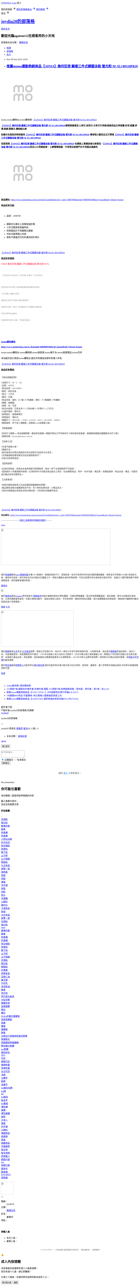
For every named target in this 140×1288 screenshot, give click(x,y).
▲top (3, 741)
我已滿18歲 (6, 1283)
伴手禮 (4, 885)
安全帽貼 (5, 846)
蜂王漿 (4, 980)
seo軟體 (4, 1049)
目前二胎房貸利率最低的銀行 (33, 520)
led (2, 1094)
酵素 (3, 990)
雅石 (3, 1009)
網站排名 (5, 1052)
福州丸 (4, 905)
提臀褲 (4, 1178)
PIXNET (49, 1250)
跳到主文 (5, 29)
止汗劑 (4, 855)
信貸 (3, 673)
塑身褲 (4, 1172)
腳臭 (3, 829)
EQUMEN (6, 1174)
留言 (25, 728)
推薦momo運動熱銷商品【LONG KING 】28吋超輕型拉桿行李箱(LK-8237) (42, 692)
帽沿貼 (4, 823)
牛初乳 (4, 983)
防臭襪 (4, 836)
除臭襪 (8, 575)
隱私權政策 (85, 1250)
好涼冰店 (5, 842)
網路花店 (5, 1061)
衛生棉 (8, 665)
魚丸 (3, 895)
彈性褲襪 (5, 1113)
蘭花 (3, 1013)
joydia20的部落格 (18, 21)
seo (2, 1162)
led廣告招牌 (6, 1088)
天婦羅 (4, 898)
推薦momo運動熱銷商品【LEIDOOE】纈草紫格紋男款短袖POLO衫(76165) (42, 699)
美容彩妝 (22, 736)
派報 (3, 1075)
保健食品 (5, 973)
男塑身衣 (37, 596)
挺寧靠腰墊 (6, 1019)
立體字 (4, 1078)
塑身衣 (4, 586)
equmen (18, 596)
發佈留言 (5, 763)
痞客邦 (19, 728)
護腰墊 (4, 1029)
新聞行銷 (5, 1165)
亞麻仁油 (5, 977)
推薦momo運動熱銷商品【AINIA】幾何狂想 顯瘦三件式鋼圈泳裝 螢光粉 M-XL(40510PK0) (72, 66)
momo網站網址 (8, 342)
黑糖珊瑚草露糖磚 (10, 1042)
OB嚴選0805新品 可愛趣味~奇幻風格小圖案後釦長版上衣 (34, 695)
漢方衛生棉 (39, 665)
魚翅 (3, 911)
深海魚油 (5, 986)
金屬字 (4, 1084)
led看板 (4, 1103)
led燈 (3, 1091)
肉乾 (3, 892)
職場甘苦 (23, 42)
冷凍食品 (5, 908)
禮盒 (131, 657)
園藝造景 (5, 1003)
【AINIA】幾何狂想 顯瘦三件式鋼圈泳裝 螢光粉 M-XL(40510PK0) (65, 120)
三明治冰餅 (6, 839)
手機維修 (5, 1146)
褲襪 (3, 1110)
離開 (16, 1283)
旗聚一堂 (5, 869)
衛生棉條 (5, 1153)
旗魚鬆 (114, 651)
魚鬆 (3, 607)
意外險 (4, 993)
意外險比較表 (7, 996)
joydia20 (5, 713)
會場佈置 (5, 1068)
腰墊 (3, 1026)
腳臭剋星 (24, 575)
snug (3, 525)
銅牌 (3, 1081)
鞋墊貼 (4, 862)
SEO (3, 1055)
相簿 (9, 48)
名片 (9, 54)
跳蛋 (3, 1140)
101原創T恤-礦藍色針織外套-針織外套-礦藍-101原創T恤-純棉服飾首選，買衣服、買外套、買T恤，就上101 (58, 689)
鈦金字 (4, 1100)
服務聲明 (96, 1250)
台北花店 (5, 1071)
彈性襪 (4, 1107)
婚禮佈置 (5, 1065)
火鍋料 (4, 902)
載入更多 (5, 746)
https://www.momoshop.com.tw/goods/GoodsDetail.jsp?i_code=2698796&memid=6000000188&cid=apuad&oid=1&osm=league (67, 200)
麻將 (3, 1117)
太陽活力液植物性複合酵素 (14, 1036)
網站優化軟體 (7, 1046)
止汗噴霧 (5, 859)
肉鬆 (3, 879)
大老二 (4, 1120)
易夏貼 (4, 849)
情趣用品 (5, 1133)
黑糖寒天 (5, 1039)
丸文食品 (26, 651)
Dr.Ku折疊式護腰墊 (10, 1016)
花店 (3, 1058)
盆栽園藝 (5, 1006)
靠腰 (3, 1023)
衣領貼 (4, 819)
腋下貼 (4, 852)
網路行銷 (5, 1159)
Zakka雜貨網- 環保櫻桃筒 (19, 685)
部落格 (10, 51)
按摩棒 (4, 1136)
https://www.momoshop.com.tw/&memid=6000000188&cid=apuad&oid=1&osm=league (41, 347)
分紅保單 (5, 1000)
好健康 (4, 970)
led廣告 (4, 1097)
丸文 (8, 607)
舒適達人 (19, 665)
